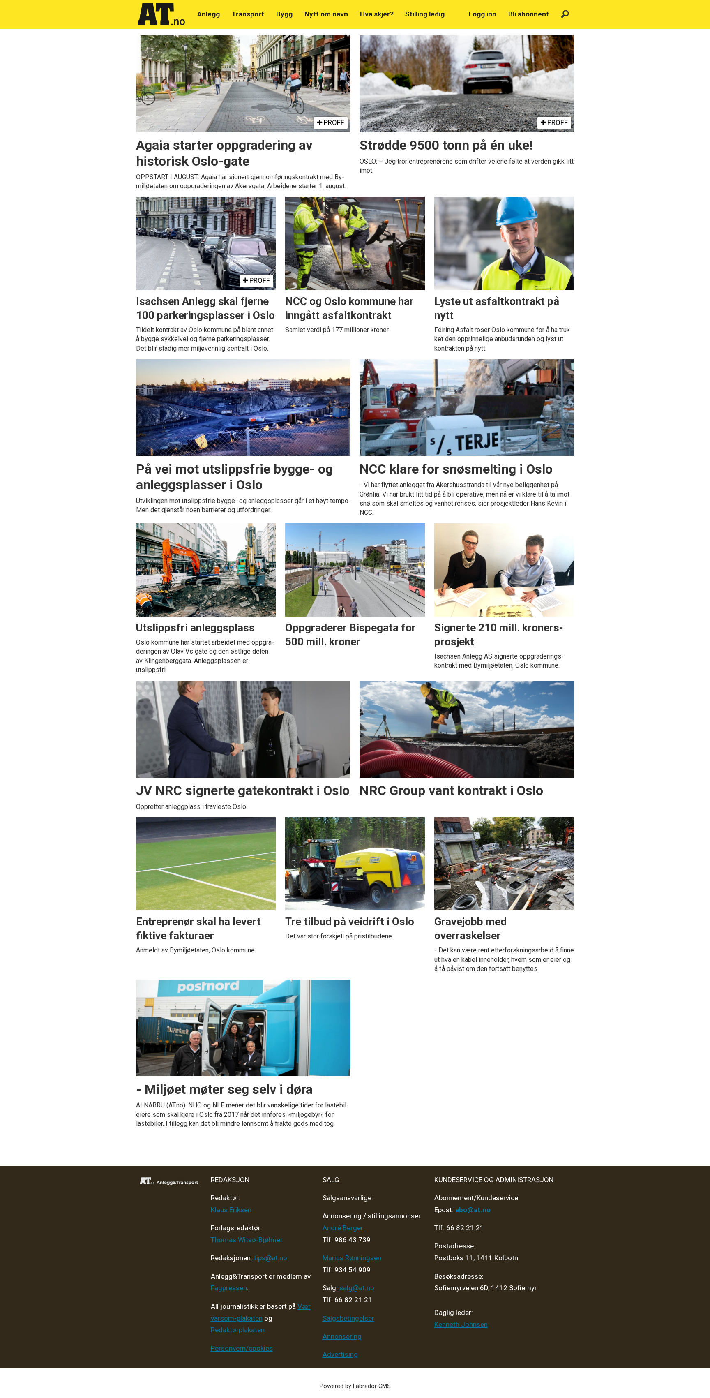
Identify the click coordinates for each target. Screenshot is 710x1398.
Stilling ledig (425, 14)
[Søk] (565, 14)
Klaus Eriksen (231, 1210)
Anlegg (208, 14)
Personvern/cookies (242, 1348)
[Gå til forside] (161, 14)
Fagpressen (229, 1288)
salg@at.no (356, 1288)
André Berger (343, 1228)
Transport (248, 14)
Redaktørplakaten (238, 1330)
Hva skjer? (377, 14)
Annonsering (342, 1336)
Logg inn (482, 14)
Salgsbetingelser (348, 1318)
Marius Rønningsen (352, 1258)
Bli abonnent (528, 14)
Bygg (284, 14)
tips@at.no (270, 1258)
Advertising (340, 1354)
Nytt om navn (326, 14)
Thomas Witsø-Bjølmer (247, 1240)
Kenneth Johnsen (461, 1324)
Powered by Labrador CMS (355, 1386)
